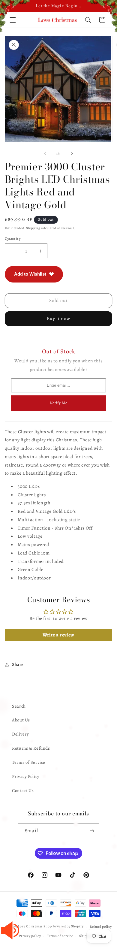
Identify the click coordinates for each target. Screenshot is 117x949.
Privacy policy (30, 935)
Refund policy (101, 926)
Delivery (20, 734)
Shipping (33, 228)
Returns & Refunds (31, 748)
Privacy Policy (26, 776)
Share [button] (18, 664)
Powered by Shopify (67, 926)
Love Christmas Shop (35, 926)
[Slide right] (72, 153)
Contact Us (23, 790)
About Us (21, 720)
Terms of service (60, 935)
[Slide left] (45, 153)
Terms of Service (28, 762)
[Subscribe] (92, 831)
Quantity (13, 238)
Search (19, 706)
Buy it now (58, 318)
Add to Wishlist (30, 274)
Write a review (58, 635)
